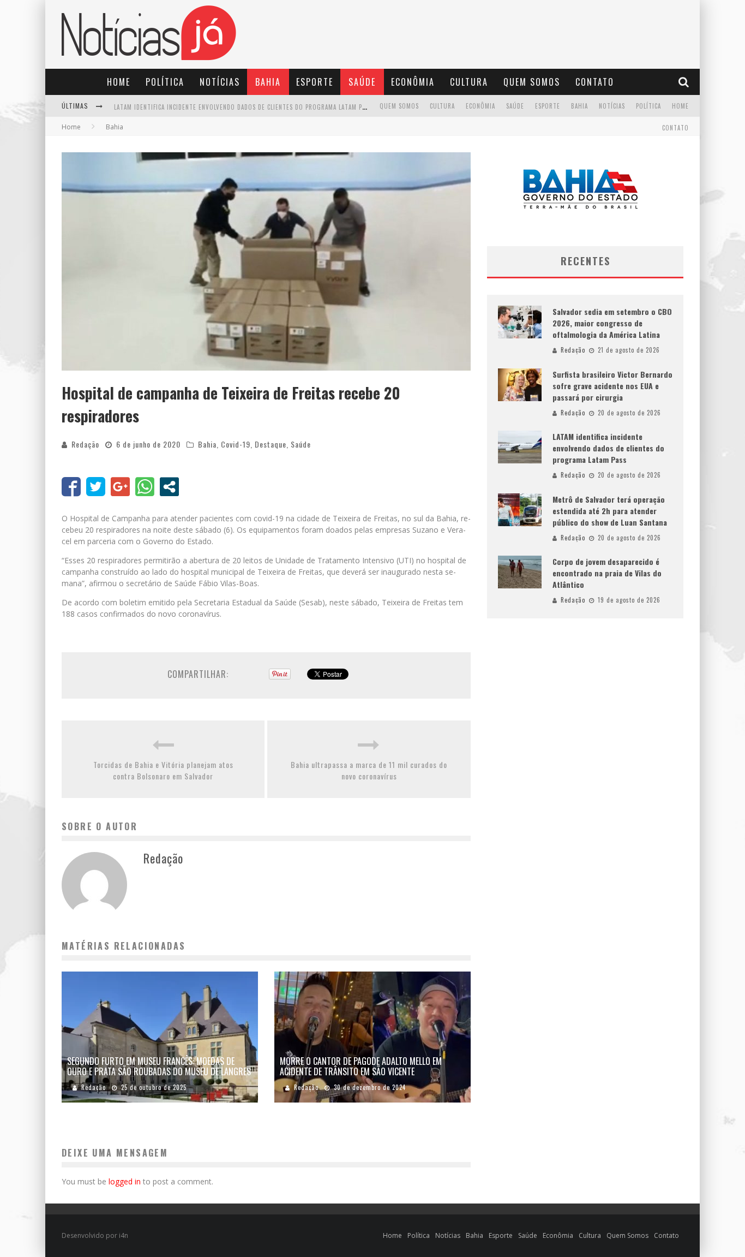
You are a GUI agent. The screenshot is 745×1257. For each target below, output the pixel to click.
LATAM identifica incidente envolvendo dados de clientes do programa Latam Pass (243, 107)
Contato (594, 81)
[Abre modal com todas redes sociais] (169, 486)
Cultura (469, 81)
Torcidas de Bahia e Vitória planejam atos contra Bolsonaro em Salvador (163, 770)
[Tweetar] (95, 486)
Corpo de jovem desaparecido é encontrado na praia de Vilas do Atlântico (607, 573)
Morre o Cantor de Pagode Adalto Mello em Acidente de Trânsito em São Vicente (361, 1066)
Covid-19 (235, 444)
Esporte (314, 81)
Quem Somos (531, 81)
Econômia (413, 81)
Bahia (268, 81)
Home (118, 81)
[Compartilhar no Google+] (120, 486)
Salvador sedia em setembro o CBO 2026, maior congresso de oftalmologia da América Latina (612, 323)
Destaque (270, 444)
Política (165, 81)
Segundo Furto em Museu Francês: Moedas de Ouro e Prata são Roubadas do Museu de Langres (159, 1066)
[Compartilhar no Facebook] (71, 486)
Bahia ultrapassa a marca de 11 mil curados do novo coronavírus (369, 770)
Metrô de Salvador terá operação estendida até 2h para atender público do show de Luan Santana (609, 510)
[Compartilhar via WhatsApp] (144, 486)
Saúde (362, 81)
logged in (125, 1181)
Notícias (220, 81)
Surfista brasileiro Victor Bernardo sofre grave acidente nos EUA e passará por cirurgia (612, 385)
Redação (85, 444)
